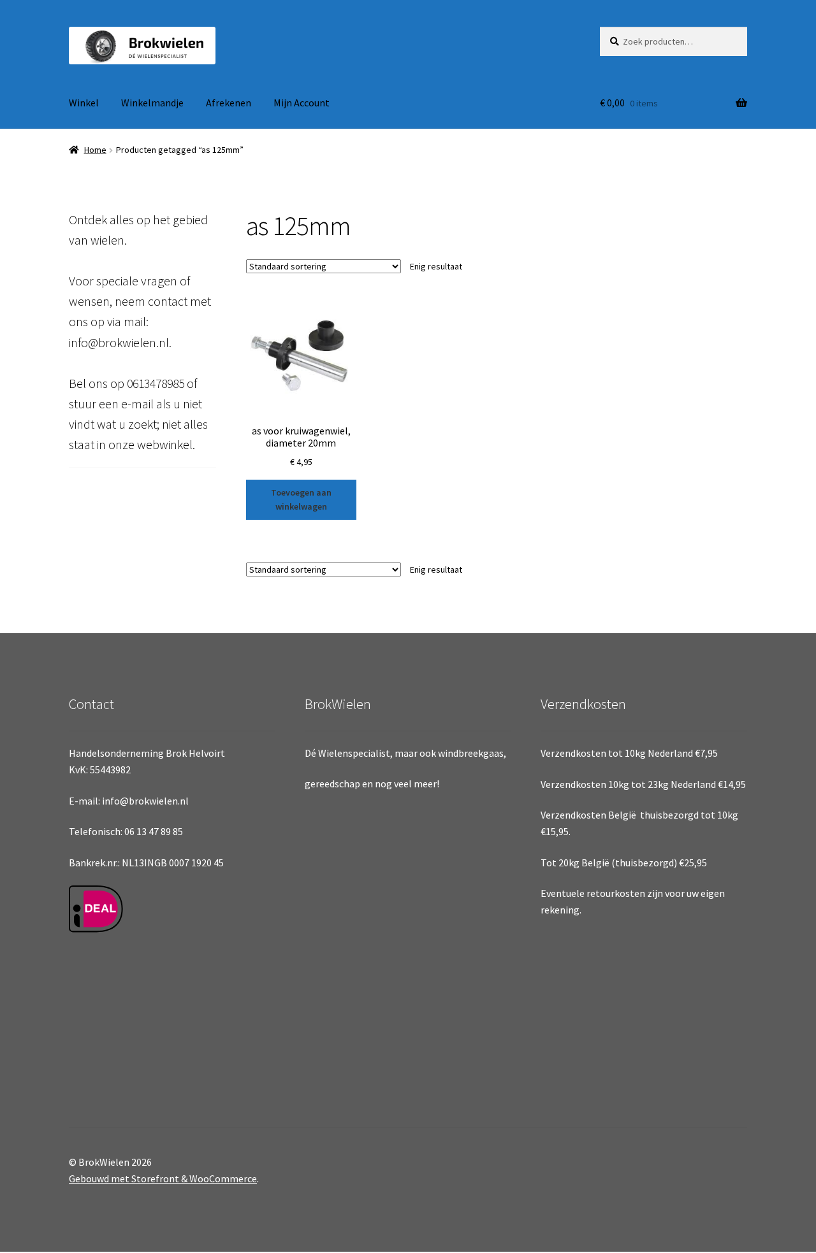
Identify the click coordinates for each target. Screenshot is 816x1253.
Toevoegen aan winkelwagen (301, 500)
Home (95, 149)
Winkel (84, 102)
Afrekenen (228, 102)
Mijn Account (301, 102)
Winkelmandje (152, 102)
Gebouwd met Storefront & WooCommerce (163, 1178)
